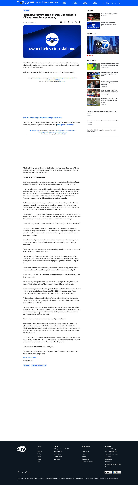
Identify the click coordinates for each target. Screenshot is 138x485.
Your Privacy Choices (28, 478)
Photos (39, 459)
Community (108, 467)
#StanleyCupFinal (60, 130)
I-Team (83, 454)
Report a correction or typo (29, 357)
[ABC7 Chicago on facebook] (18, 472)
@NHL (65, 78)
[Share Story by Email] (75, 22)
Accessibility (108, 459)
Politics (84, 456)
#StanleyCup (37, 78)
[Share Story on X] (64, 22)
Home (39, 449)
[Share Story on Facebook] (61, 22)
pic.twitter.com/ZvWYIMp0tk (53, 79)
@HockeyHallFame (72, 78)
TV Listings (108, 456)
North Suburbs (64, 2)
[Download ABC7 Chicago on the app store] (108, 472)
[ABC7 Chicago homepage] (27, 3)
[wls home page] (21, 449)
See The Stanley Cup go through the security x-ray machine (42, 117)
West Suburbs (74, 2)
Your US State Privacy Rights (52, 478)
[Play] (103, 45)
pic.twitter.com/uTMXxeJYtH (60, 132)
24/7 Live (38, 2)
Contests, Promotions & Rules (113, 464)
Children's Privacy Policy (39, 478)
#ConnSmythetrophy (35, 130)
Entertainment (85, 459)
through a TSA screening (65, 125)
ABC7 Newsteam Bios (111, 451)
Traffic (39, 454)
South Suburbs (85, 2)
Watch (39, 456)
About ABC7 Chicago (111, 449)
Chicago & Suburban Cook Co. (50, 2)
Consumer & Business (88, 461)
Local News (85, 449)
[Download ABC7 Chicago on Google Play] (117, 472)
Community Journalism (111, 454)
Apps (38, 461)
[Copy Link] (79, 22)
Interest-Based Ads (70, 478)
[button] (17, 2)
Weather (39, 451)
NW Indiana (95, 2)
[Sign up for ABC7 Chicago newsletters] (30, 472)
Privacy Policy (20, 478)
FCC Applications (89, 478)
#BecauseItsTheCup (58, 78)
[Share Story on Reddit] (68, 22)
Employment (108, 461)
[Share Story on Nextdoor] (72, 22)
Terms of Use (62, 478)
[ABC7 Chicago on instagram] (26, 472)
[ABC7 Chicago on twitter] (22, 472)
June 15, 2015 (62, 81)
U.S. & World (85, 451)
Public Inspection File (79, 478)
